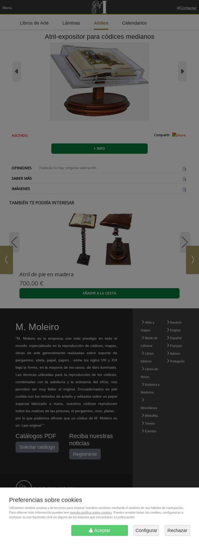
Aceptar (101, 530)
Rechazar (177, 530)
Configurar (146, 530)
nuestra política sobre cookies (91, 512)
